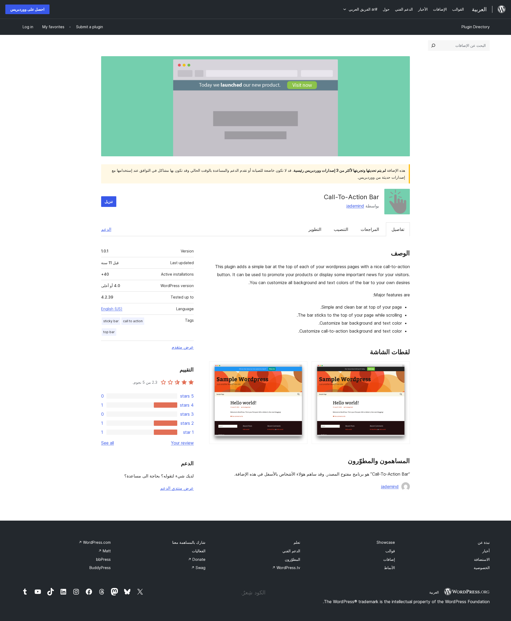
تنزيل (109, 201)
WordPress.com (95, 542)
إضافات (389, 559)
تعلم (297, 542)
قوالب (390, 551)
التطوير (314, 229)
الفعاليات (198, 551)
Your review (182, 443)
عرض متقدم (183, 347)
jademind (355, 206)
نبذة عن (484, 542)
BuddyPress (100, 567)
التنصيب (341, 229)
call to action (133, 321)
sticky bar (111, 321)
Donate (196, 559)
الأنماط (389, 567)
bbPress (103, 559)
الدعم (106, 229)
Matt (104, 551)
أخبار (486, 551)
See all (107, 443)
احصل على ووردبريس (27, 9)
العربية (434, 592)
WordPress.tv (286, 567)
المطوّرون (292, 559)
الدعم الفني (291, 551)
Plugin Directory (475, 26)
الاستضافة (482, 559)
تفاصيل (398, 229)
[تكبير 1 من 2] (402, 368)
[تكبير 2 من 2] (300, 368)
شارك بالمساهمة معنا (188, 542)
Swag (198, 567)
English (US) (111, 309)
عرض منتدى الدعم (177, 488)
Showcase (386, 542)
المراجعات (370, 229)
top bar (109, 332)
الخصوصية (482, 567)
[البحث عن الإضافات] (433, 45)
